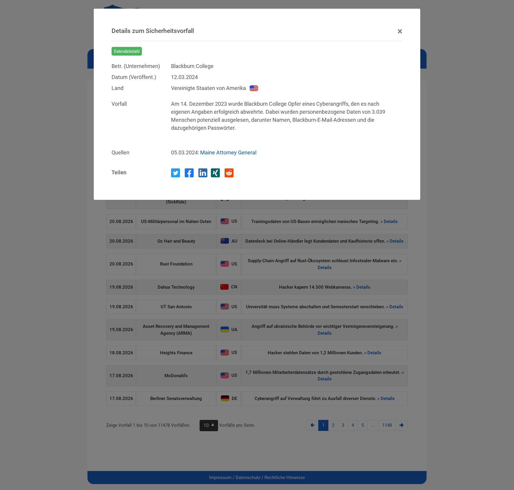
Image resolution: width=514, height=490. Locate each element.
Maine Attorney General (228, 152)
